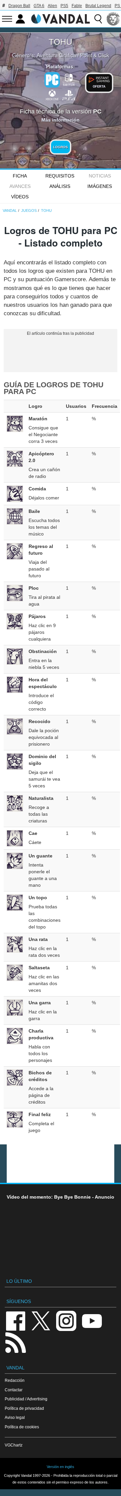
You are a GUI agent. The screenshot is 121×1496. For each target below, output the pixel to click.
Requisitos (59, 175)
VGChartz (14, 1445)
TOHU (60, 41)
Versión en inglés (60, 1467)
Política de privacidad (24, 1408)
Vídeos (20, 196)
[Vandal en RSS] (15, 1342)
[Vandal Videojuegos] (60, 18)
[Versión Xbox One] (52, 94)
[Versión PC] (52, 80)
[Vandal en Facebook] (15, 1320)
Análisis (59, 186)
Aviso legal (15, 1417)
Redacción (15, 1380)
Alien (52, 5)
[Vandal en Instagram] (66, 1320)
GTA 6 (39, 5)
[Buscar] (98, 18)
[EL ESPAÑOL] (113, 19)
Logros (60, 147)
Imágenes (99, 186)
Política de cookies (22, 1427)
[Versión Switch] (69, 79)
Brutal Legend (98, 5)
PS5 (64, 5)
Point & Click (94, 55)
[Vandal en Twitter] (41, 1320)
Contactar (14, 1390)
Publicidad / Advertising (26, 1399)
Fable (77, 5)
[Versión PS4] (69, 94)
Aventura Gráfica (56, 55)
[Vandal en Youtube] (92, 1320)
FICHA (20, 175)
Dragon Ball (19, 5)
